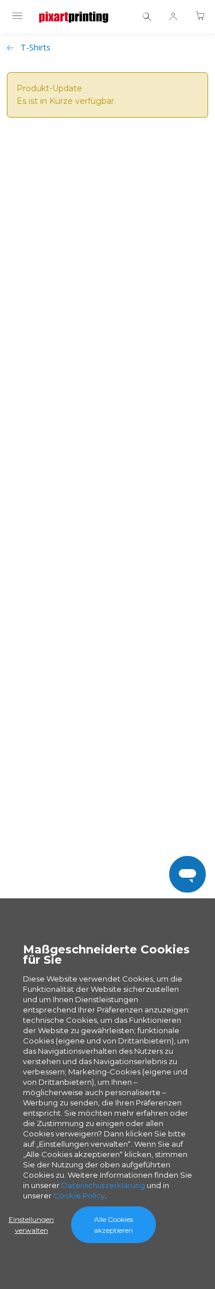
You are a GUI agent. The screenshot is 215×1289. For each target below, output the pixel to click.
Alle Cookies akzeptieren (113, 1225)
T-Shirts (35, 47)
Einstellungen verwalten (31, 1225)
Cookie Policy (79, 1195)
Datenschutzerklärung (103, 1185)
